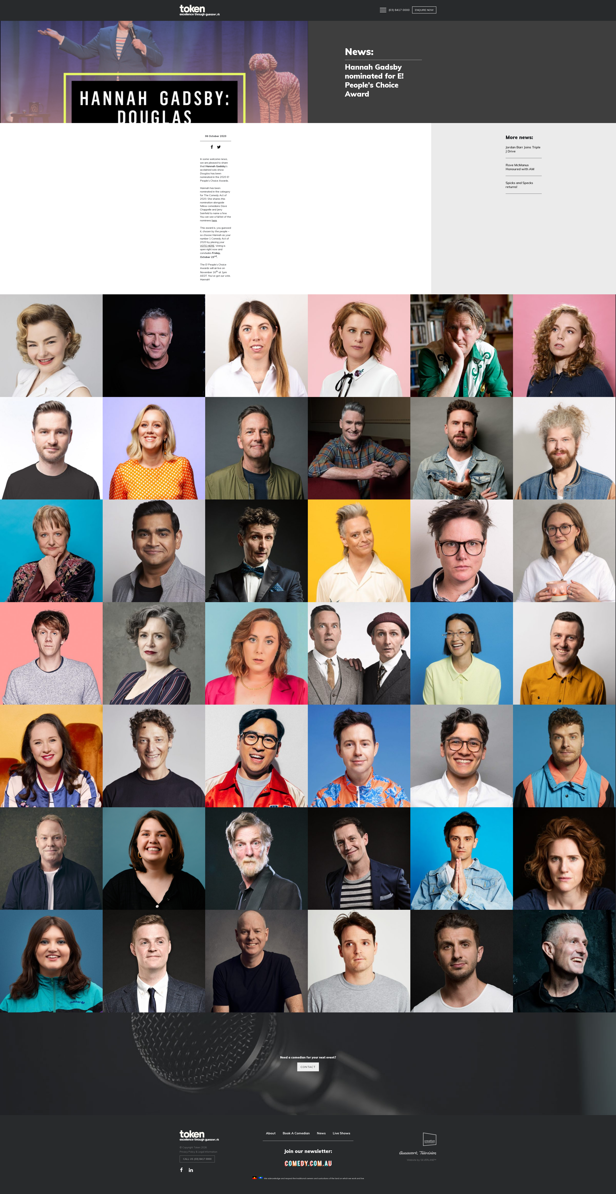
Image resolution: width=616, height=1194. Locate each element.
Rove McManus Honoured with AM (520, 167)
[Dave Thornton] (461, 448)
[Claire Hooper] (154, 448)
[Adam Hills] (154, 345)
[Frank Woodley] (256, 550)
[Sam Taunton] (461, 858)
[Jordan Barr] (564, 550)
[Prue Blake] (154, 858)
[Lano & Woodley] (359, 653)
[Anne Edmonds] (359, 345)
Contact (308, 1067)
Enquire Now (424, 10)
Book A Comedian (296, 1133)
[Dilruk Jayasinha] (154, 550)
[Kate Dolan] (256, 653)
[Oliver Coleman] (564, 756)
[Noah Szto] (461, 756)
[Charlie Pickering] (51, 448)
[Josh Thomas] (51, 653)
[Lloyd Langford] (564, 653)
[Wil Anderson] (564, 961)
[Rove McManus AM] (359, 858)
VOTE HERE (207, 245)
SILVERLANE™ (428, 1159)
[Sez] (51, 961)
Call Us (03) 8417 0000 (197, 1158)
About (271, 1133)
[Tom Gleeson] (256, 961)
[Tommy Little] (461, 961)
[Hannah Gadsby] (461, 550)
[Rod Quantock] (256, 858)
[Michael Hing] (256, 756)
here (214, 220)
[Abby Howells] (51, 345)
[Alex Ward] (256, 345)
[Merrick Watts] (154, 756)
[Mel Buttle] (51, 756)
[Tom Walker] (359, 961)
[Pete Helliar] (51, 858)
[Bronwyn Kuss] (564, 345)
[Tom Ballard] (154, 961)
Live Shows (341, 1133)
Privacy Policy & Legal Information (198, 1151)
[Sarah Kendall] (564, 858)
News (321, 1133)
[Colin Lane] (256, 448)
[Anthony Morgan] (461, 345)
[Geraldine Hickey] (359, 550)
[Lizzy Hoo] (461, 653)
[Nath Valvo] (359, 756)
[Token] (200, 10)
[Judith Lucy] (154, 653)
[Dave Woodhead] (564, 448)
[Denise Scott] (51, 550)
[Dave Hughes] (359, 448)
